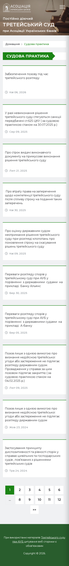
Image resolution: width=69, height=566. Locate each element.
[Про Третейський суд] (17, 8)
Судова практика (36, 44)
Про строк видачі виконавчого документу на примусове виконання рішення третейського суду (32, 156)
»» (34, 509)
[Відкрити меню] (62, 7)
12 (59, 500)
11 (49, 500)
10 (39, 500)
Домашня (12, 44)
